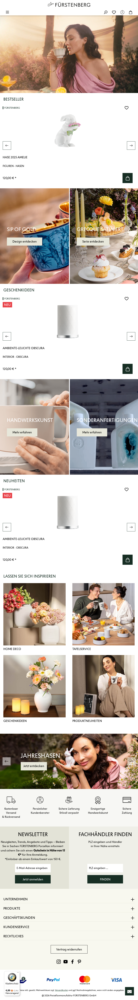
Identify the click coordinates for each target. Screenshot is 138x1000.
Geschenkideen (15, 721)
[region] (69, 145)
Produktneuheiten (87, 721)
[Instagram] (59, 961)
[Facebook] (72, 961)
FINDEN (105, 879)
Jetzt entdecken (102, 766)
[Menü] (7, 12)
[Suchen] (105, 12)
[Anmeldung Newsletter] (129, 991)
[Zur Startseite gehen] (69, 4)
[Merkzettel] (114, 12)
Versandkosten (61, 990)
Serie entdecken (93, 241)
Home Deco (12, 649)
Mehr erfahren (22, 432)
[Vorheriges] (7, 145)
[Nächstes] (131, 145)
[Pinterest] (79, 961)
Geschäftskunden (19, 918)
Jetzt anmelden (33, 879)
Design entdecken (24, 241)
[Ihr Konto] (122, 12)
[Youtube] (65, 961)
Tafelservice (81, 649)
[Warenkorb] (131, 12)
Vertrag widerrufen (69, 949)
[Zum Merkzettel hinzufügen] (126, 107)
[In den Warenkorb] (128, 178)
